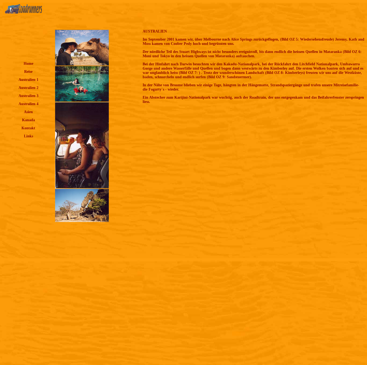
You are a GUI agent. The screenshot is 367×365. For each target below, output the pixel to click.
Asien (28, 112)
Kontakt (28, 128)
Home (28, 64)
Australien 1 (28, 80)
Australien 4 (28, 104)
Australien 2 (28, 88)
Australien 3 (28, 96)
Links (28, 136)
